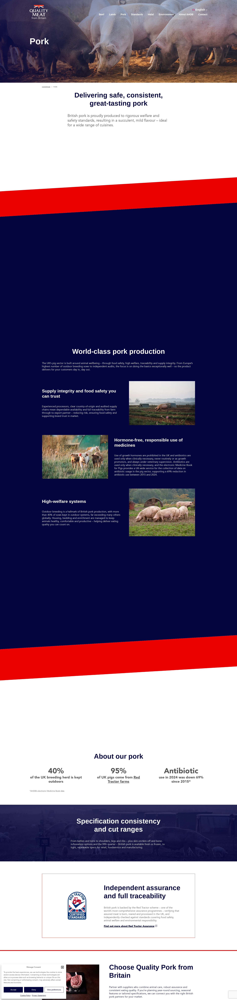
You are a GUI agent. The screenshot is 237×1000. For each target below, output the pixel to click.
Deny (34, 990)
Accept (13, 990)
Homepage (46, 87)
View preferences (54, 990)
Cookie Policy (25, 995)
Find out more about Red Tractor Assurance (129, 926)
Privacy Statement (39, 995)
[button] (62, 967)
